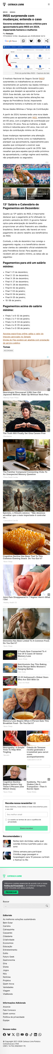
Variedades (8, 987)
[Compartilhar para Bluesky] (31, 40)
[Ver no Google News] (11, 40)
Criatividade (8, 939)
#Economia (8, 350)
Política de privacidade (13, 1017)
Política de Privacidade (13, 886)
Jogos (6, 970)
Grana (12, 12)
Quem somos (9, 1013)
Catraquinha (8, 929)
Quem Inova (8, 984)
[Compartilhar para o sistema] (47, 40)
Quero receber (26, 828)
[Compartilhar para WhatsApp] (23, 40)
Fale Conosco (9, 1010)
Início (5, 12)
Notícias (7, 977)
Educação (7, 946)
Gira (5, 963)
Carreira (6, 926)
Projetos (7, 980)
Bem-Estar (8, 922)
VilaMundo (8, 994)
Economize (8, 943)
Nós (5, 973)
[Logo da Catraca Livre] (13, 4)
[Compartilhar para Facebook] (39, 40)
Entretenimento (10, 950)
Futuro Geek (8, 956)
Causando (7, 933)
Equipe (6, 1020)
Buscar (6, 901)
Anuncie (6, 1007)
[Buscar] (47, 905)
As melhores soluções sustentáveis (19, 919)
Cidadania (7, 936)
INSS (41, 78)
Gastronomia (9, 960)
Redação (9, 33)
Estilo (5, 953)
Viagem (6, 990)
